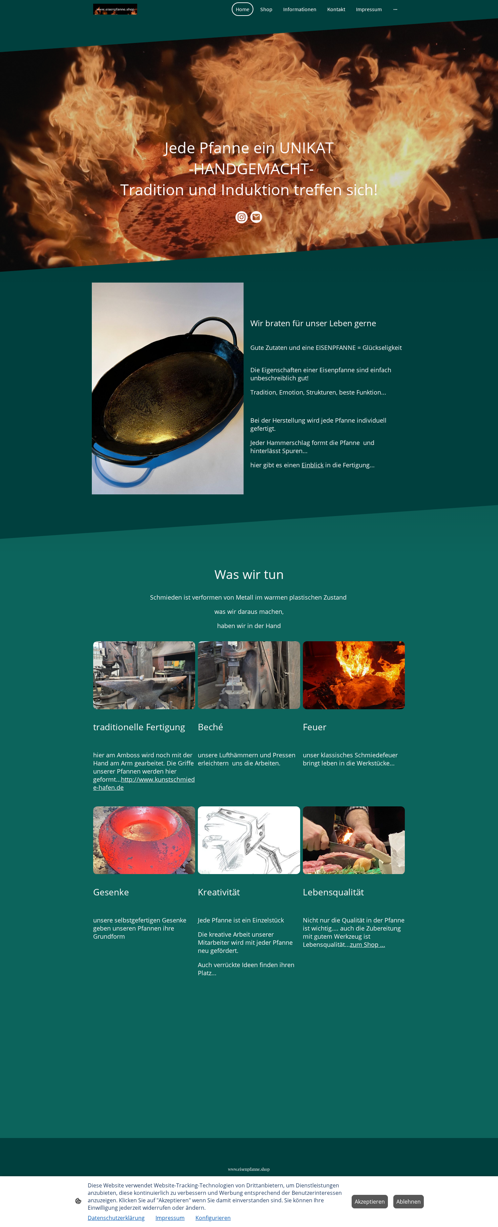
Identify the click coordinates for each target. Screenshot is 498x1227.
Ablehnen (408, 1201)
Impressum (170, 1218)
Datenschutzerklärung (116, 1218)
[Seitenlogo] (115, 9)
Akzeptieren (370, 1201)
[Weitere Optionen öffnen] (395, 9)
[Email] (256, 217)
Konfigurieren (213, 1218)
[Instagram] (241, 217)
